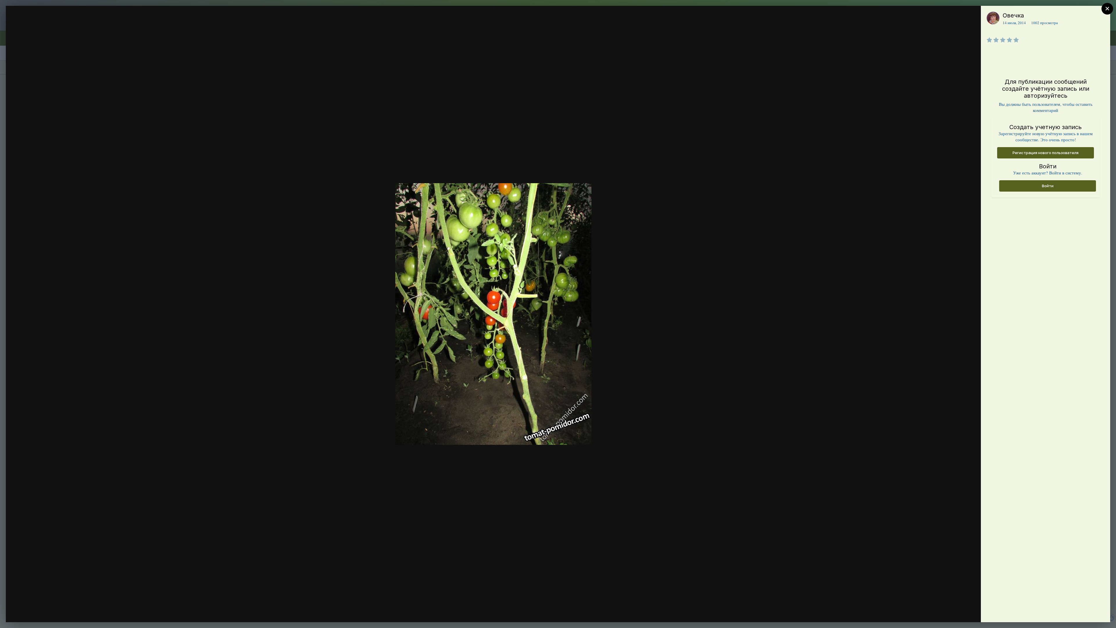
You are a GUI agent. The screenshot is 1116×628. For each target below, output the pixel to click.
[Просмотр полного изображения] (971, 16)
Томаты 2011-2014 (52, 27)
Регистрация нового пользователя (1046, 152)
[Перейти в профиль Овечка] (993, 18)
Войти (1048, 185)
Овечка (1013, 15)
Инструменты (955, 611)
